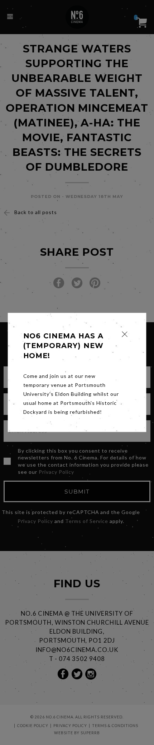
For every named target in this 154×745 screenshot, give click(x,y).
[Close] (125, 334)
